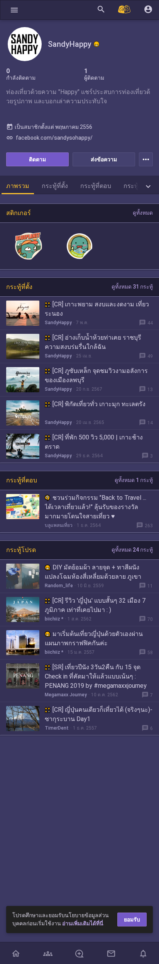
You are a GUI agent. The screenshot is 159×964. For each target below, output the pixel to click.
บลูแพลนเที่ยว (59, 525)
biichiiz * (54, 619)
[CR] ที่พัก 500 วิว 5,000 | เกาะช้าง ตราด (94, 442)
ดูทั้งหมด (143, 212)
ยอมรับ (132, 919)
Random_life (59, 585)
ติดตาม (37, 159)
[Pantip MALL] (124, 9)
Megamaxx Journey (66, 694)
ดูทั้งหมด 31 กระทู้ (132, 286)
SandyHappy (58, 322)
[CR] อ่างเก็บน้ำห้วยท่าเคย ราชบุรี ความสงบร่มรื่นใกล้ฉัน (93, 342)
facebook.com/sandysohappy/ (49, 138)
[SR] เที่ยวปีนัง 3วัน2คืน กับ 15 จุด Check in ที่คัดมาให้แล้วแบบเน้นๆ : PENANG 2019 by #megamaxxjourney (96, 676)
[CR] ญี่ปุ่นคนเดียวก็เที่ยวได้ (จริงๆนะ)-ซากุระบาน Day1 (98, 714)
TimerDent (57, 728)
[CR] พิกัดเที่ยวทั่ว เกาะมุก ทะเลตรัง (98, 404)
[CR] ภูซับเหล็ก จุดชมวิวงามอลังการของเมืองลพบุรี (96, 375)
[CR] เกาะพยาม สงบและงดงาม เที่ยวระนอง (97, 309)
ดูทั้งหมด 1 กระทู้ (134, 480)
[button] (14, 9)
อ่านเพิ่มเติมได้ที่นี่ (82, 923)
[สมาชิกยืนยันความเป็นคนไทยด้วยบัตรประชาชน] (96, 44)
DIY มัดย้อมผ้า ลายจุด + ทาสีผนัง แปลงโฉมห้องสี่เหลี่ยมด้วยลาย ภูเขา (93, 572)
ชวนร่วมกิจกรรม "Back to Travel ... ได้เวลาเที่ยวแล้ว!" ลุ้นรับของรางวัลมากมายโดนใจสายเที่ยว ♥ (95, 507)
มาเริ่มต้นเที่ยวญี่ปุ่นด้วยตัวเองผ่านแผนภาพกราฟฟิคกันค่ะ (94, 638)
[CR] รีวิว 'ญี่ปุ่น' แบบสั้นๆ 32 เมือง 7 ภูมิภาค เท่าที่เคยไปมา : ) (95, 605)
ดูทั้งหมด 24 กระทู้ (132, 549)
